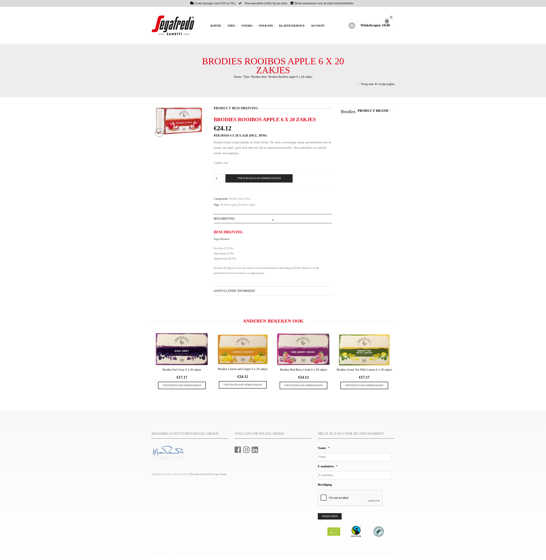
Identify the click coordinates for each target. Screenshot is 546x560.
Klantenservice (292, 25)
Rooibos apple (247, 204)
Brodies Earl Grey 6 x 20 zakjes (182, 369)
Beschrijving (224, 218)
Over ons (266, 25)
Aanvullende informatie (234, 290)
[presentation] (151, 357)
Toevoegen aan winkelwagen (259, 178)
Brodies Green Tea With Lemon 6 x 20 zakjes (364, 369)
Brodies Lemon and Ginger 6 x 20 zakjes (242, 369)
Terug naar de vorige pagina (378, 84)
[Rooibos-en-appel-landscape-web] (179, 121)
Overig (247, 25)
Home (207, 25)
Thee (231, 25)
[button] (182, 385)
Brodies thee (258, 76)
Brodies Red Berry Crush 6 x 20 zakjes (303, 369)
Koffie (216, 25)
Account (318, 25)
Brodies (348, 111)
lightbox (159, 132)
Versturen (330, 516)
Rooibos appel (229, 204)
